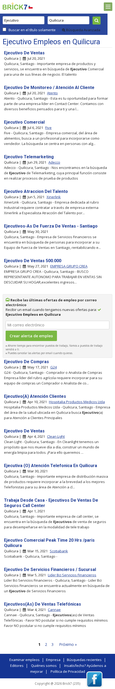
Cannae (54, 609)
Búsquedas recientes (84, 659)
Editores (17, 665)
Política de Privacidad (68, 671)
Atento (52, 93)
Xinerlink (54, 196)
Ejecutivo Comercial (24, 122)
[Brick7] (31, 7)
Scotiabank (59, 551)
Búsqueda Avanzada (82, 29)
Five (48, 127)
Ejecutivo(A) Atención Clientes (35, 396)
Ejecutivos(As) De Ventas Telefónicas (42, 604)
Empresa (53, 659)
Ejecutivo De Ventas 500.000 (32, 260)
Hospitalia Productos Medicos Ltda (77, 401)
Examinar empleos (24, 659)
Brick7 (15, 6)
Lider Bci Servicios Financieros (72, 575)
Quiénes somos (44, 665)
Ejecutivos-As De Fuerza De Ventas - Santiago (51, 226)
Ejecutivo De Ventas (24, 52)
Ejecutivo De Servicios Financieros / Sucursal (50, 569)
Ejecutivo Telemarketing (29, 156)
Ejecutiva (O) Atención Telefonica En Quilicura (50, 465)
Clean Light (56, 436)
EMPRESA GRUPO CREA (68, 266)
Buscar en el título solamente (32, 29)
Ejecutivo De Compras (26, 361)
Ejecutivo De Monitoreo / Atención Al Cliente (49, 87)
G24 (53, 367)
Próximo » (68, 644)
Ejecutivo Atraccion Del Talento (36, 191)
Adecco (54, 162)
